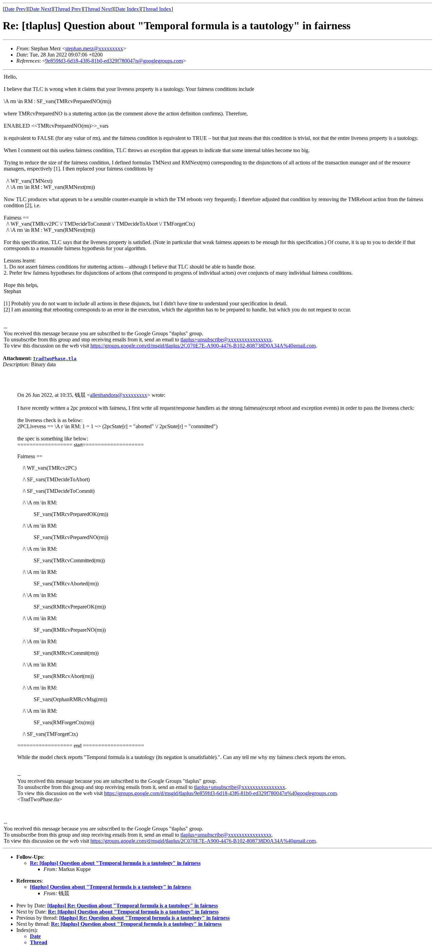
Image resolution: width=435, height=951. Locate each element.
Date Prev (15, 9)
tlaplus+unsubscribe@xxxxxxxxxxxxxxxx (226, 339)
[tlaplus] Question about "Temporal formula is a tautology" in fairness (110, 887)
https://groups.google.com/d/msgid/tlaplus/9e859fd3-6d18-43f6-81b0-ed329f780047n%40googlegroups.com (220, 793)
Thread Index (156, 9)
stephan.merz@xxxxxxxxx (94, 48)
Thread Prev (68, 9)
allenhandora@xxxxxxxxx (118, 395)
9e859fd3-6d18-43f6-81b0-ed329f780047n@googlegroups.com (114, 61)
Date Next (40, 9)
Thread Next (98, 9)
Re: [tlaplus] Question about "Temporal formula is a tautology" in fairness (115, 863)
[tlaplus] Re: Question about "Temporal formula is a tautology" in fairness (132, 905)
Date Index (127, 9)
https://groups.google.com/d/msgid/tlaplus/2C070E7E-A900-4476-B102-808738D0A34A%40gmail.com (203, 346)
